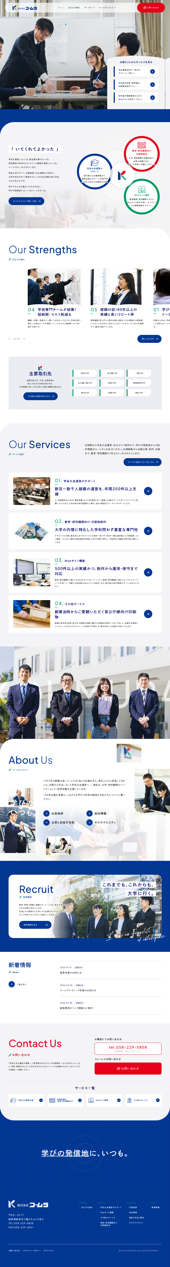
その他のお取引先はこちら (39, 396)
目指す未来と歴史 (136, 1218)
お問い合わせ (14, 1251)
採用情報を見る (30, 925)
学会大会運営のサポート (95, 170)
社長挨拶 (133, 1207)
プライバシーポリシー (32, 1251)
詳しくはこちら (148, 339)
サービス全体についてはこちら (141, 462)
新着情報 (156, 1207)
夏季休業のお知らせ (71, 973)
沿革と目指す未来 (62, 822)
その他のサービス (141, 1100)
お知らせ (78, 967)
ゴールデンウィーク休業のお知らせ (78, 990)
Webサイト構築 (141, 195)
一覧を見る (21, 984)
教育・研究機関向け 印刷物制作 (108, 1224)
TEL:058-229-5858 (21, 1223)
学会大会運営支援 (25, 1100)
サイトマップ (49, 1251)
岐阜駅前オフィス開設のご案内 (76, 1008)
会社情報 (100, 813)
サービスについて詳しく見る (25, 201)
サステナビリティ (105, 822)
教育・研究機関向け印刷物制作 (141, 152)
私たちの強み (87, 1207)
